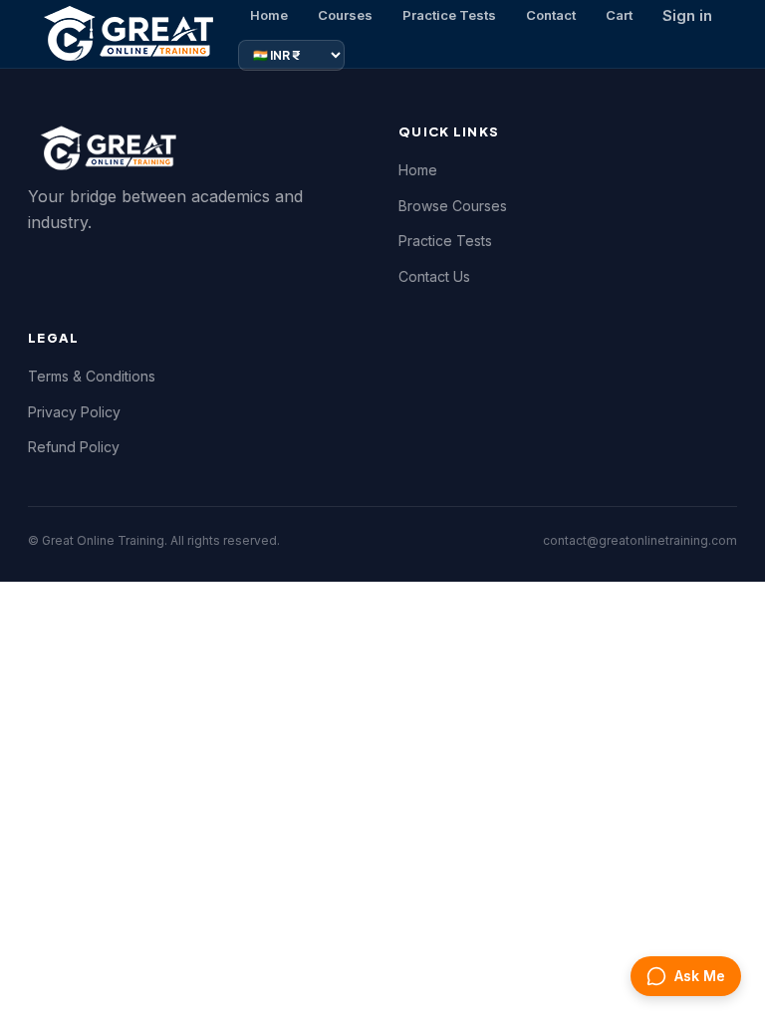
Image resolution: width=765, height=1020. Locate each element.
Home (417, 169)
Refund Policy (74, 446)
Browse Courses (452, 205)
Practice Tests (445, 240)
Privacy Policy (74, 411)
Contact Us (434, 276)
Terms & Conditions (91, 376)
